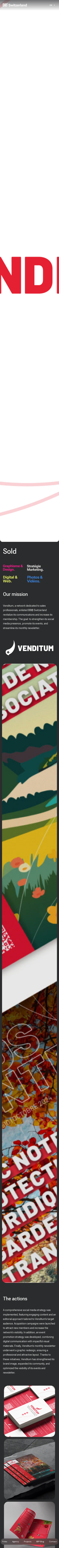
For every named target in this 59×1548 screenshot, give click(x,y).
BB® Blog (40, 1541)
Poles (4, 1541)
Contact (53, 1541)
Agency (15, 1541)
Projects (27, 1541)
